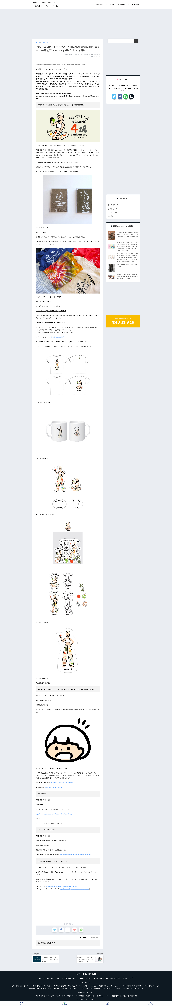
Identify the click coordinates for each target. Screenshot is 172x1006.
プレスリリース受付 (133, 4)
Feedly (125, 99)
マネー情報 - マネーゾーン (153, 986)
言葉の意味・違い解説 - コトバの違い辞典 (124, 996)
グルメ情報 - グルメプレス (20, 986)
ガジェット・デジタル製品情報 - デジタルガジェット (98, 988)
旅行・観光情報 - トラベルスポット (40, 988)
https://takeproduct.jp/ (57, 337)
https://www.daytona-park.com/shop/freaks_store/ (61, 886)
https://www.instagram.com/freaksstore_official (74, 889)
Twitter (114, 99)
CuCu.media (113, 212)
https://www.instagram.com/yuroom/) (62, 782)
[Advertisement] (86, 23)
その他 (110, 216)
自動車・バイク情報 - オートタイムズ (66, 988)
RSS (131, 99)
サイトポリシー (86, 978)
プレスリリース (95, 937)
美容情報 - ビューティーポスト (109, 986)
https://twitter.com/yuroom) (53, 787)
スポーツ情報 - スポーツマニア (132, 986)
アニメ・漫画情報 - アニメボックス (66, 986)
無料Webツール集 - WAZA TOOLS (97, 996)
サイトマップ (129, 978)
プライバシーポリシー (71, 978)
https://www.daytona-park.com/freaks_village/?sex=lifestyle (54, 814)
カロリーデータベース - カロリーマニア (48, 996)
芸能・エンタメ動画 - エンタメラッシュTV (130, 988)
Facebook (120, 99)
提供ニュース (112, 209)
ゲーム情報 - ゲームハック (89, 986)
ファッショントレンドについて (104, 4)
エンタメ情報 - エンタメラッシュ (42, 986)
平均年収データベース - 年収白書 (74, 996)
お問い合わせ (120, 4)
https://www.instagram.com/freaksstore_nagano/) (75, 854)
